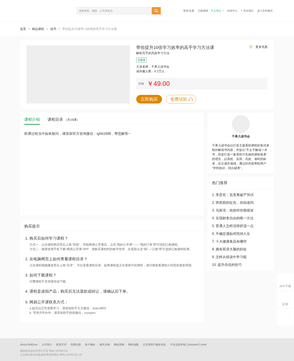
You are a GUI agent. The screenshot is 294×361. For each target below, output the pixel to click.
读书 (53, 29)
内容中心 (232, 10)
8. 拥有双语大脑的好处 (229, 249)
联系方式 (61, 344)
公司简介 (47, 344)
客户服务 (90, 344)
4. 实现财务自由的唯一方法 (233, 218)
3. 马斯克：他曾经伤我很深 (233, 210)
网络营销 (119, 344)
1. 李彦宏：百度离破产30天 (233, 195)
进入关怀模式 (265, 10)
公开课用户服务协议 (154, 344)
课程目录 (64, 120)
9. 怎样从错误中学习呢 (229, 257)
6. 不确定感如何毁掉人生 (231, 233)
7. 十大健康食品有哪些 (229, 241)
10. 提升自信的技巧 (227, 265)
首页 (23, 29)
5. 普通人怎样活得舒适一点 (233, 226)
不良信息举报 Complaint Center (188, 344)
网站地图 (133, 344)
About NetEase (29, 344)
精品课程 (38, 29)
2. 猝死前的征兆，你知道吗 (233, 202)
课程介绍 (32, 120)
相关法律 (104, 344)
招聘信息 (76, 344)
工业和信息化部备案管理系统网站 (39, 354)
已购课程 (203, 10)
